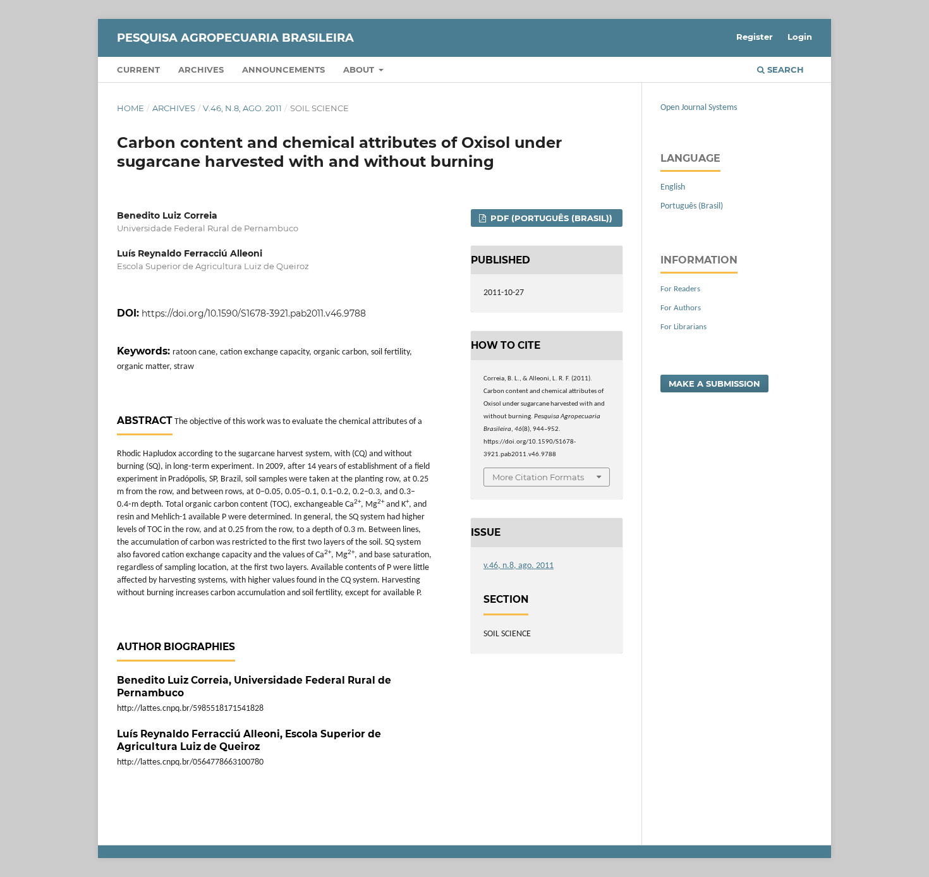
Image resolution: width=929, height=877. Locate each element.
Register (754, 37)
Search (784, 69)
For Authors (680, 308)
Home (130, 108)
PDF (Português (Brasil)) (550, 218)
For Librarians (683, 327)
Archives (201, 69)
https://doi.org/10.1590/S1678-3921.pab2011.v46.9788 (254, 313)
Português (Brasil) (691, 206)
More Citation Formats (538, 477)
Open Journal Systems (698, 107)
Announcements (283, 69)
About (360, 69)
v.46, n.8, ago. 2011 (242, 108)
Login (799, 37)
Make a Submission (714, 383)
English (672, 187)
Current (138, 69)
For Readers (680, 289)
